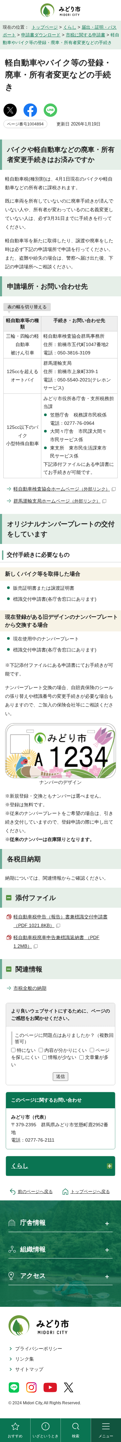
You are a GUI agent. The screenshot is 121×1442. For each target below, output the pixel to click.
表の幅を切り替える (27, 306)
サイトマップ (29, 1369)
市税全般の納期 (29, 988)
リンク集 (24, 1359)
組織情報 (33, 1249)
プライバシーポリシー (38, 1348)
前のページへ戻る (35, 1191)
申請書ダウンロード (41, 34)
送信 (60, 1076)
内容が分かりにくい (65, 1050)
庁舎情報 (33, 1222)
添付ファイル (35, 897)
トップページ (45, 27)
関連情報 (28, 969)
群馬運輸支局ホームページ (56, 501)
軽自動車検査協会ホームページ (61, 489)
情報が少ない (62, 1057)
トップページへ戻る (90, 1191)
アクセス (33, 1275)
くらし (69, 27)
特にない (26, 1050)
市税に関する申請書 (85, 34)
